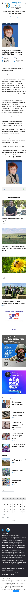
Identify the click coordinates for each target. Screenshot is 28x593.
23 (24, 509)
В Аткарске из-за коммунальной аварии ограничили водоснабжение (18, 425)
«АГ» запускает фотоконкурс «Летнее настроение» (13, 276)
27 (14, 511)
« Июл (13, 520)
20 (14, 509)
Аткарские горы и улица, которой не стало (19, 459)
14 (17, 506)
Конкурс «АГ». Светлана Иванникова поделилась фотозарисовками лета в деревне (14, 248)
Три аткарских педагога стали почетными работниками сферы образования (18, 403)
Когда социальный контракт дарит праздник (17, 480)
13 (14, 506)
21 (17, 509)
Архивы (4, 490)
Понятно (16, 591)
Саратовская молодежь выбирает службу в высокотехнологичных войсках (12, 220)
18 (7, 509)
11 (7, 506)
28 (17, 511)
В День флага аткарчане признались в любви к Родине (18, 446)
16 (24, 506)
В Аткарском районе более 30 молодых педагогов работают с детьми (18, 436)
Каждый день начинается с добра (17, 469)
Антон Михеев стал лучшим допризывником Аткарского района (13, 302)
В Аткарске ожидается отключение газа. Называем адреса (18, 413)
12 (11, 506)
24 (4, 511)
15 (21, 506)
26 (11, 511)
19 (11, 509)
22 (21, 509)
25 (7, 511)
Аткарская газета (16, 4)
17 (4, 509)
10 (4, 506)
